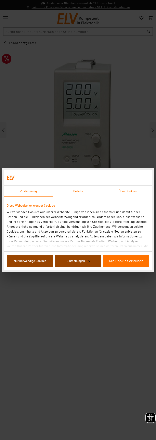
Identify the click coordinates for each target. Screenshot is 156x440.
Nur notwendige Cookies (30, 261)
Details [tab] (78, 191)
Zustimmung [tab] (28, 191)
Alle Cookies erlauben (125, 261)
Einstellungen (76, 261)
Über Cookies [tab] (127, 191)
